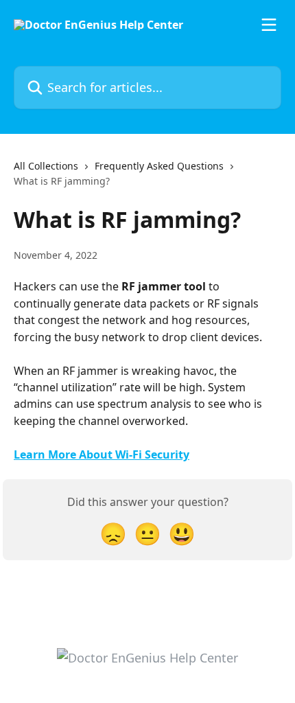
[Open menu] (269, 24)
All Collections (46, 165)
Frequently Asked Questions (159, 165)
